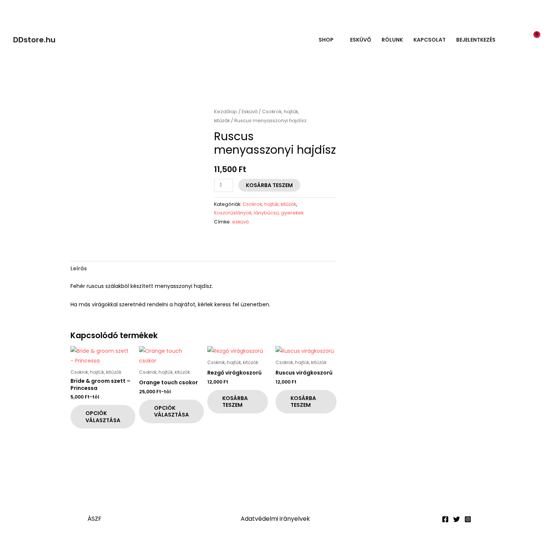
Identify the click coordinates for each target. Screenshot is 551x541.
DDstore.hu (34, 39)
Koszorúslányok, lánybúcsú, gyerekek (259, 213)
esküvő (240, 222)
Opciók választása (102, 416)
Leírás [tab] (78, 268)
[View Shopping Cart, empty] (532, 39)
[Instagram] (467, 519)
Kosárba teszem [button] (235, 401)
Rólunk (392, 39)
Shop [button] (326, 39)
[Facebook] (445, 519)
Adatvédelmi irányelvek (275, 518)
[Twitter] (456, 519)
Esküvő (360, 39)
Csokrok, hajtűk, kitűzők (269, 204)
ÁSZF (94, 518)
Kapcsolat (429, 39)
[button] (517, 40)
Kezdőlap (225, 111)
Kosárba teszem (269, 185)
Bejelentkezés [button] (476, 39)
